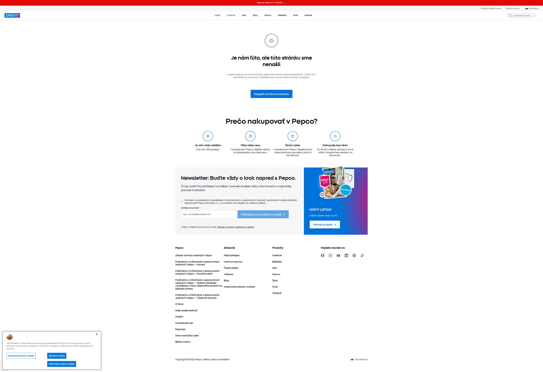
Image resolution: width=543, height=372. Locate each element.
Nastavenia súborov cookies (21, 355)
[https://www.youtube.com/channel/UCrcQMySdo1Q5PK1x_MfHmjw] (339, 255)
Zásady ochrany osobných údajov (235, 226)
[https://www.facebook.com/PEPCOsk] (323, 255)
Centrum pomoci (513, 8)
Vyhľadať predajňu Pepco (490, 8)
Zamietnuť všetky (57, 355)
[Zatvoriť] (97, 334)
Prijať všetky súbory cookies (62, 364)
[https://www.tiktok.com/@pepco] (362, 255)
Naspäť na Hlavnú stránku (271, 94)
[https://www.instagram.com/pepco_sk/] (331, 255)
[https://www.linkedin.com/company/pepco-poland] (347, 255)
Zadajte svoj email (190, 208)
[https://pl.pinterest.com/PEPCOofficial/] (355, 255)
